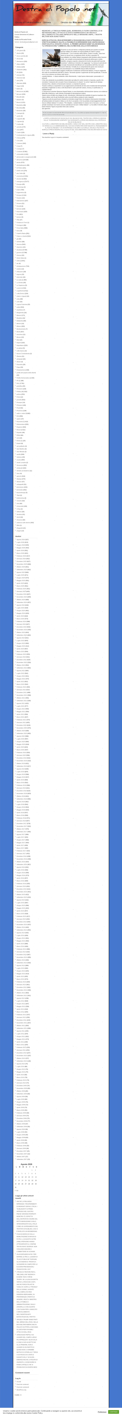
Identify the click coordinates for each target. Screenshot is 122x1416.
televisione (20, 487)
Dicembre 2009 (22, 1085)
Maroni (19, 315)
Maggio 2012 (21, 1006)
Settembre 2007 (22, 1159)
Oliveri (19, 362)
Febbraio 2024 (21, 621)
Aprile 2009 (20, 1107)
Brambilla (20, 105)
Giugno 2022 (21, 676)
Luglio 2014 (20, 935)
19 (22, 1180)
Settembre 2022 (22, 668)
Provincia (20, 411)
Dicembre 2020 (22, 725)
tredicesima (20, 498)
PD (18, 381)
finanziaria (20, 211)
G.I (21, 1395)
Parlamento (20, 370)
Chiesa (19, 138)
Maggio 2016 (21, 875)
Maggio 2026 (21, 548)
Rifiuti (18, 435)
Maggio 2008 (21, 1137)
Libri (18, 302)
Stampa (19, 479)
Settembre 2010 (22, 1061)
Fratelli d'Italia (21, 233)
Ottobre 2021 (21, 698)
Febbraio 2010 (21, 1080)
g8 (17, 239)
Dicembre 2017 (22, 823)
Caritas (19, 124)
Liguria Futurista (22, 304)
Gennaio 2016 (21, 886)
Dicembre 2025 (22, 561)
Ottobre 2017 (21, 829)
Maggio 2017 (21, 842)
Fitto (18, 220)
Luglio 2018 (20, 804)
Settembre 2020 (22, 733)
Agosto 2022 (21, 670)
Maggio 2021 (21, 711)
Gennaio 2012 (21, 1017)
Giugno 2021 (21, 709)
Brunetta (19, 108)
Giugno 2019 (21, 774)
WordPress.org (21, 1390)
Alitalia (19, 67)
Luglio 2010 (20, 1066)
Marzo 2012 (20, 1012)
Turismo (19, 501)
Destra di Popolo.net (61, 15)
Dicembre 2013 (22, 954)
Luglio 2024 (20, 608)
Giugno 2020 (21, 741)
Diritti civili (20, 171)
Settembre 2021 (22, 701)
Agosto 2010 (21, 1064)
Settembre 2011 (22, 1028)
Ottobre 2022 (21, 665)
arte (18, 80)
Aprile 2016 (20, 878)
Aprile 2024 (20, 616)
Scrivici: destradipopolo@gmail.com (26, 42)
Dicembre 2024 (22, 594)
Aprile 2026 (20, 550)
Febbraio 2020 (21, 752)
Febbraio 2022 (21, 687)
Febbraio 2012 (21, 1014)
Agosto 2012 (21, 998)
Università (20, 506)
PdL (18, 383)
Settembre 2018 (22, 799)
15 (32, 1177)
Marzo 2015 (20, 913)
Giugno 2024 (21, 610)
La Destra (20, 282)
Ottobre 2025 (21, 567)
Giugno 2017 (21, 840)
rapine (19, 419)
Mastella (19, 318)
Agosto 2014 (21, 933)
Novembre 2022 (22, 662)
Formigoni (20, 225)
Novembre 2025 (22, 564)
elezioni (19, 179)
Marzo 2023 (20, 651)
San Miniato (20, 451)
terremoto (20, 490)
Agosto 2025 (21, 572)
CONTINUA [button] (114, 1412)
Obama (19, 356)
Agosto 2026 (21, 539)
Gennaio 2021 (21, 722)
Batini (18, 89)
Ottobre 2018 (21, 796)
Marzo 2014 (20, 946)
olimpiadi (20, 359)
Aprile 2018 (20, 812)
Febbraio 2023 (21, 654)
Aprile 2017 (20, 845)
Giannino (20, 247)
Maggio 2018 (21, 810)
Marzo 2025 (20, 586)
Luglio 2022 (20, 673)
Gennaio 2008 (21, 1148)
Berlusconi (20, 91)
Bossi (18, 102)
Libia (18, 299)
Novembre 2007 (22, 1154)
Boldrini (19, 100)
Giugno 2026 (21, 545)
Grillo (18, 261)
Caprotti (19, 121)
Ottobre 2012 (21, 993)
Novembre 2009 (22, 1088)
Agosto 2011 (21, 1031)
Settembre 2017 (22, 832)
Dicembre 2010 (22, 1053)
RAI (18, 416)
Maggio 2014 (21, 941)
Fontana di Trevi (22, 222)
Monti (18, 332)
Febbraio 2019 (21, 785)
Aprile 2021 (20, 714)
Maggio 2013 (21, 974)
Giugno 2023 (21, 643)
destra (19, 162)
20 (26, 1180)
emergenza (20, 181)
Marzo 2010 (20, 1077)
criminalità (20, 154)
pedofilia (19, 386)
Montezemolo (21, 329)
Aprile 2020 (20, 747)
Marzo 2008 (20, 1143)
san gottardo (21, 446)
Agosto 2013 (21, 965)
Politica (75, 112)
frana (18, 231)
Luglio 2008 (20, 1132)
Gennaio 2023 (21, 657)
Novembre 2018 (22, 793)
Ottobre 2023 (21, 632)
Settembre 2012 (22, 995)
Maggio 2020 (21, 744)
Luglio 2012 (20, 1001)
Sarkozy (19, 457)
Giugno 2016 (21, 873)
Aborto (19, 53)
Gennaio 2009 (21, 1116)
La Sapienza (21, 285)
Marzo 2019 (20, 782)
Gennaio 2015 (21, 919)
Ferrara (19, 203)
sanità (18, 454)
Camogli (19, 113)
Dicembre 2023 (22, 627)
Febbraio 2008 (21, 1146)
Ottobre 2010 (21, 1058)
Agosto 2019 (21, 769)
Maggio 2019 (21, 777)
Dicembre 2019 (22, 758)
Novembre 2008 (22, 1121)
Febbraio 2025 (21, 589)
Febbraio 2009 (21, 1113)
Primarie (19, 405)
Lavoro (19, 288)
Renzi (18, 430)
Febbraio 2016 (21, 883)
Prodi (18, 408)
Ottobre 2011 (21, 1025)
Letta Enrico (20, 293)
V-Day (18, 509)
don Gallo (20, 173)
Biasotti (19, 97)
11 (19, 1177)
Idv (17, 263)
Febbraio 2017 (21, 851)
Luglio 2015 (20, 903)
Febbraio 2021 (21, 720)
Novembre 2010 (22, 1055)
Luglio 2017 (20, 837)
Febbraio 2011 (21, 1047)
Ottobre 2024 (21, 600)
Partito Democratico (23, 378)
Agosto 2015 (21, 900)
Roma (18, 441)
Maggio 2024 (21, 613)
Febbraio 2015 (21, 916)
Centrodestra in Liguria (24, 135)
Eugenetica (20, 192)
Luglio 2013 (20, 968)
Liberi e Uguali (21, 296)
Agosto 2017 (21, 834)
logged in (53, 137)
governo (19, 252)
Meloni (19, 323)
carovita (19, 127)
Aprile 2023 (20, 649)
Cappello (20, 119)
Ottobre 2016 (21, 862)
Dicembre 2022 (22, 660)
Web (18, 525)
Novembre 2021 (22, 695)
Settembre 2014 (22, 930)
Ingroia (19, 274)
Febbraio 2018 (21, 818)
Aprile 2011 (20, 1042)
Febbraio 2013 (21, 982)
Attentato (19, 83)
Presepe (19, 402)
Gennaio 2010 (21, 1083)
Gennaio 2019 (21, 788)
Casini (19, 132)
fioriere (19, 217)
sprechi (19, 476)
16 (36, 1177)
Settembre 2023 (22, 635)
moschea (20, 334)
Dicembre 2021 (22, 692)
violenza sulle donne (23, 522)
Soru (18, 473)
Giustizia (19, 250)
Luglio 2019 (20, 772)
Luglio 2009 (20, 1099)
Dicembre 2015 (22, 889)
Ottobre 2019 (21, 763)
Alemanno (20, 61)
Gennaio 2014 (21, 952)
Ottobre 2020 (21, 731)
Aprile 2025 (20, 583)
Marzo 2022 (20, 684)
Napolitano (20, 345)
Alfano (19, 64)
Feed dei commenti (23, 1387)
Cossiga (19, 149)
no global (20, 348)
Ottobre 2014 (21, 927)
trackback (54, 114)
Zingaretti (20, 528)
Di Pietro (19, 168)
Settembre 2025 (22, 569)
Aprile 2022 (20, 681)
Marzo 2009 (20, 1110)
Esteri (18, 190)
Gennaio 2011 (21, 1050)
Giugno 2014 (21, 938)
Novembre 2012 (22, 990)
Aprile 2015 (20, 911)
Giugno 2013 (21, 971)
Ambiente (20, 70)
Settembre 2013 (22, 963)
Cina (18, 140)
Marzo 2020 (20, 750)
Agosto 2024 (21, 605)
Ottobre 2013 (21, 960)
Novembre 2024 (22, 597)
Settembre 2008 (22, 1126)
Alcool (19, 59)
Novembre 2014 (22, 924)
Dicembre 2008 (22, 1118)
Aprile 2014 (20, 944)
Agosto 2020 (21, 736)
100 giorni (20, 50)
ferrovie (19, 209)
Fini (18, 214)
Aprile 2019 (20, 780)
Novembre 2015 (22, 892)
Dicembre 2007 (22, 1151)
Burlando (20, 110)
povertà (19, 400)
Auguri (19, 86)
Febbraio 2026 (21, 556)
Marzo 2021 (20, 717)
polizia (19, 394)
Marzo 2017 (20, 848)
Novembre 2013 (22, 957)
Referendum (21, 424)
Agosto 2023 (21, 638)
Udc (18, 503)
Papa (18, 367)
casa (18, 130)
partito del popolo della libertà (26, 373)
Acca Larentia (21, 56)
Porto (18, 397)
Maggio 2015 (21, 908)
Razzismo (20, 421)
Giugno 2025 (21, 578)
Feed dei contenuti (23, 1384)
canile (18, 116)
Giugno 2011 (21, 1036)
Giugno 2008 (21, 1135)
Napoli (19, 343)
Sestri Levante (21, 462)
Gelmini (19, 242)
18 (19, 1180)
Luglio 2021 (20, 706)
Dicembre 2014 (22, 922)
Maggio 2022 (21, 679)
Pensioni (19, 389)
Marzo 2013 (20, 979)
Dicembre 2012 (22, 987)
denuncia (20, 160)
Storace (19, 482)
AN (18, 72)
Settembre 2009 (22, 1094)
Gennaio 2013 (21, 984)
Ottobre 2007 (21, 1156)
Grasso (19, 255)
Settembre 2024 (22, 602)
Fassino (19, 198)
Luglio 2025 (20, 575)
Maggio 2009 (21, 1105)
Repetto (19, 432)
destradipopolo (21, 165)
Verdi (18, 517)
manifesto (20, 310)
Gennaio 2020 (21, 755)
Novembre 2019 (22, 761)
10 (15, 1177)
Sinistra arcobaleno (23, 471)
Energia (19, 184)
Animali (19, 75)
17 (15, 1180)
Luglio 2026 (20, 542)
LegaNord (20, 291)
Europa (19, 195)
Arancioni (20, 78)
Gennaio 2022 (21, 690)
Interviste (19, 277)
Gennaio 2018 (21, 821)
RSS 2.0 (100, 112)
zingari (19, 531)
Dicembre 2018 (22, 791)
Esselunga (20, 187)
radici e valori (21, 413)
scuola (19, 460)
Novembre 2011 (22, 1023)
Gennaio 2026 (21, 559)
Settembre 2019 (22, 766)
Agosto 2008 (21, 1129)
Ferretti (19, 206)
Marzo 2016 (20, 881)
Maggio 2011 (21, 1039)
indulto (19, 269)
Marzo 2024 (20, 619)
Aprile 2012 (20, 1009)
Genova (19, 244)
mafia (18, 307)
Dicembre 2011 (21, 1020)
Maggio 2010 (21, 1072)
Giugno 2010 (21, 1069)
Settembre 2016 (22, 864)
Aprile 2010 (20, 1075)
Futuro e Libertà (22, 236)
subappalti (20, 484)
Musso (19, 337)
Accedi (19, 1382)
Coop (18, 146)
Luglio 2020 (20, 739)
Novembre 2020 (22, 728)
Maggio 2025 (21, 580)
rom (18, 438)
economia (20, 176)
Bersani (19, 94)
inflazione (20, 272)
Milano (19, 326)
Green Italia (20, 258)
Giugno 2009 (21, 1102)
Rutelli (19, 443)
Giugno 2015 (21, 905)
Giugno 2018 (21, 807)
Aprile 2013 (20, 976)
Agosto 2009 (21, 1096)
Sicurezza (20, 465)
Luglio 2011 (20, 1034)
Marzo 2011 (20, 1045)
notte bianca (21, 351)
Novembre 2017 (22, 826)
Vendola (19, 514)
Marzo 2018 (20, 815)
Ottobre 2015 (21, 894)
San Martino (20, 449)
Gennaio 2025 (21, 591)
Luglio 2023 (20, 640)
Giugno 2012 (21, 1004)
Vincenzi (19, 520)
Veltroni (19, 512)
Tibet (18, 495)
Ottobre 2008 (21, 1124)
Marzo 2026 (20, 553)
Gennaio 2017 (21, 853)
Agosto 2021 (21, 703)
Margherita (20, 312)
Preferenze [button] (102, 1412)
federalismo (20, 201)
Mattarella (20, 321)
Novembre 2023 (22, 630)
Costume (19, 151)
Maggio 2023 (21, 646)
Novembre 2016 (22, 859)
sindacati (19, 468)
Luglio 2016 (20, 870)
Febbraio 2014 (21, 949)
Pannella (19, 364)
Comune (19, 143)
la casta (19, 280)
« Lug (16, 1190)
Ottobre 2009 (21, 1091)
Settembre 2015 (22, 897)
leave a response (47, 114)
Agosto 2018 (21, 802)
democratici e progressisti (25, 157)
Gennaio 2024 (21, 624)
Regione (19, 427)
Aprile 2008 (20, 1140)
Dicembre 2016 (22, 856)
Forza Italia (20, 228)
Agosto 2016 (21, 867)
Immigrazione (21, 266)
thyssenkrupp (21, 492)
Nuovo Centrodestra (23, 353)
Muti (18, 340)
